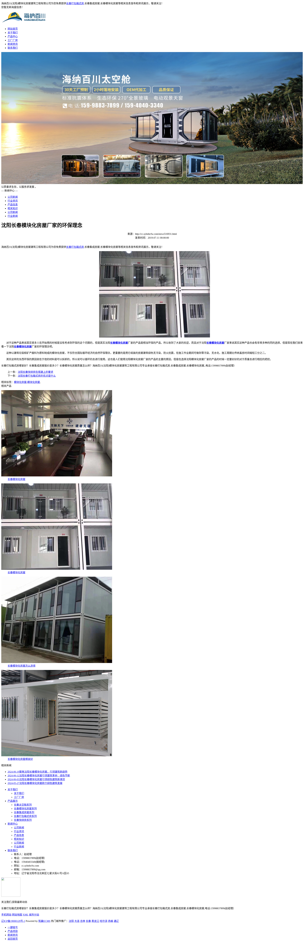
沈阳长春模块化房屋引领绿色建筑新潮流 (36, 779)
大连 (76, 921)
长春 (88, 921)
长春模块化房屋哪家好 (20, 759)
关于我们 (13, 32)
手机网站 (6, 914)
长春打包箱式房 (75, 3)
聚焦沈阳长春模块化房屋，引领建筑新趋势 (37, 771)
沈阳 (71, 921)
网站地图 (17, 914)
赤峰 (110, 921)
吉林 (82, 921)
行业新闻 (13, 216)
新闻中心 (13, 823)
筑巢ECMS (44, 921)
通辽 (116, 921)
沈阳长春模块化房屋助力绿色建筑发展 (35, 783)
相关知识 (13, 208)
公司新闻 (13, 197)
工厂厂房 (13, 40)
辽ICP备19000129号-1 (13, 921)
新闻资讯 (13, 44)
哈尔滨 (103, 921)
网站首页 (13, 28)
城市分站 (34, 914)
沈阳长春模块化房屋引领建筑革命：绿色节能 (39, 775)
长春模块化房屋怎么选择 (21, 665)
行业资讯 (13, 200)
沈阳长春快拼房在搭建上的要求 (35, 372)
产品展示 (13, 801)
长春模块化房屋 (16, 479)
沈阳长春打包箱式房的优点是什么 (37, 375)
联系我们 (13, 47)
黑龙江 (95, 921)
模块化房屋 (20, 382)
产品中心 (13, 36)
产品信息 (13, 204)
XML (25, 914)
